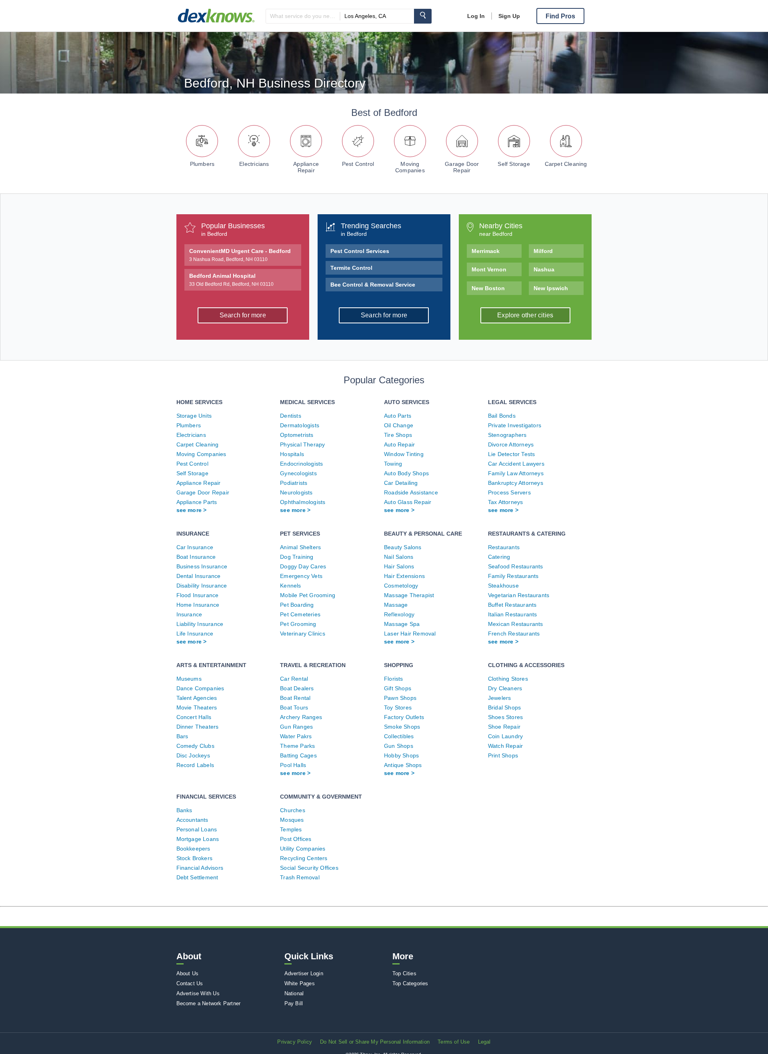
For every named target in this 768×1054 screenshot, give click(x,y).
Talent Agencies (196, 698)
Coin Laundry (505, 736)
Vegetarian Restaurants (518, 595)
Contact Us (189, 983)
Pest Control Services (359, 251)
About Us (187, 973)
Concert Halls (194, 717)
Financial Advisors (200, 868)
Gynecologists (298, 473)
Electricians (254, 164)
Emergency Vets (301, 576)
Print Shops (503, 755)
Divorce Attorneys (511, 444)
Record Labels (195, 765)
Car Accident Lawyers (516, 463)
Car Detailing (401, 483)
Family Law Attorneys (516, 473)
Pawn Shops (400, 698)
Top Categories (410, 983)
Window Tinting (404, 454)
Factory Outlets (404, 717)
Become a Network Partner (208, 1003)
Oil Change (398, 425)
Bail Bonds (502, 415)
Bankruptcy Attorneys (515, 483)
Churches (292, 810)
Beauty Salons (403, 547)
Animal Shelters (300, 547)
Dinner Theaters (197, 726)
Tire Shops (398, 435)
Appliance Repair (306, 167)
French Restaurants (514, 633)
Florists (393, 678)
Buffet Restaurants (512, 605)
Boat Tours (294, 707)
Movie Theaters (196, 707)
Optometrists (296, 435)
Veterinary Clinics (302, 633)
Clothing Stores (508, 678)
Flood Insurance (197, 595)
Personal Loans (196, 829)
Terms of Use (454, 1042)
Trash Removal (300, 877)
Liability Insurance (200, 624)
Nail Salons (398, 557)
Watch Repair (505, 746)
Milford (543, 251)
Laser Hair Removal (410, 633)
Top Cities (404, 973)
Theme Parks (297, 746)
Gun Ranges (296, 726)
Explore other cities (525, 315)
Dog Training (296, 557)
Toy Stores (398, 707)
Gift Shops (397, 688)
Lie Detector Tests (511, 454)
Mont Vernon (489, 269)
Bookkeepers (193, 848)
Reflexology (399, 614)
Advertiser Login (303, 973)
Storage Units (194, 415)
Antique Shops (403, 765)
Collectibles (399, 736)
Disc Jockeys (193, 755)
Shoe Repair (504, 726)
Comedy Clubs (195, 746)
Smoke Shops (402, 726)
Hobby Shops (401, 755)
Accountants (192, 820)
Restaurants (504, 547)
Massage (396, 605)
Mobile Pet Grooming (307, 595)
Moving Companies (410, 167)
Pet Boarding (297, 605)
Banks (184, 810)
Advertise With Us (198, 993)
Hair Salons (399, 566)
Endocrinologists (301, 463)
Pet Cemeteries (300, 614)
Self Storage (514, 164)
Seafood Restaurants (515, 566)
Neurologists (296, 492)
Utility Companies (302, 848)
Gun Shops (398, 746)
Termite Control (351, 268)
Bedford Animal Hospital (231, 280)
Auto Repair (399, 444)
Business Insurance (202, 566)
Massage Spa (402, 624)
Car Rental (294, 678)
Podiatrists (293, 483)
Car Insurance (195, 547)
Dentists (290, 415)
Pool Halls (293, 765)
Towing (393, 463)
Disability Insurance (201, 585)
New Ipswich (551, 288)
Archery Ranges (301, 717)
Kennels (290, 585)
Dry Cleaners (505, 688)
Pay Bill (293, 1003)
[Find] (423, 16)
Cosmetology (401, 585)
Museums (189, 678)
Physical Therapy (302, 444)
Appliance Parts (196, 502)
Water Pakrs (296, 736)
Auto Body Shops (406, 473)
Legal (484, 1042)
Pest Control (358, 164)
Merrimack (486, 251)
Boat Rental (295, 698)
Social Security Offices (309, 868)
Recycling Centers (303, 858)
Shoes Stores (505, 717)
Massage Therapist (409, 595)
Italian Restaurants (512, 614)
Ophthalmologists (302, 502)
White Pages (299, 983)
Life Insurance (195, 633)
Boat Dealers (297, 688)
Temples (291, 829)
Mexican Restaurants (515, 624)
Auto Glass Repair (407, 502)
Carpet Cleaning (566, 164)
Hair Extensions (404, 576)
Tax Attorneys (505, 502)
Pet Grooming (298, 624)
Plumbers (202, 164)
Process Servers (509, 492)
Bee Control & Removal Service (372, 284)
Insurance (189, 614)
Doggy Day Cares (303, 566)
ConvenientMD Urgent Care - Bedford (240, 255)
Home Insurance (198, 605)
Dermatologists (299, 425)
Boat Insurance (196, 557)
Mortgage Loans (197, 839)
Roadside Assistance (411, 492)
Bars (182, 736)
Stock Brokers (194, 858)
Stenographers (507, 435)
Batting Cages (298, 755)
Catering (499, 557)
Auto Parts (397, 415)
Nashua (544, 269)
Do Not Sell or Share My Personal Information (375, 1042)
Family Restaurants (513, 576)
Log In (476, 16)
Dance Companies (200, 688)
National (294, 993)
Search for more (243, 315)
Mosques (292, 820)
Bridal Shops (504, 707)
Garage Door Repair (462, 167)
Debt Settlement (197, 877)
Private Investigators (514, 425)
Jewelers (499, 698)
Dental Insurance (198, 576)
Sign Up (509, 16)
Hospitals (292, 454)
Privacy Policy (294, 1042)
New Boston (488, 288)
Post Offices (295, 839)
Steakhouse (503, 585)
